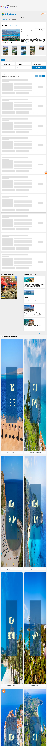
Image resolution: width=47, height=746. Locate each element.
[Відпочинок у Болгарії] (12, 511)
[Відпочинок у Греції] (35, 511)
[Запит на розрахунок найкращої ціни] (46, 173)
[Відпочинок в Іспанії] (12, 628)
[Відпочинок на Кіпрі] (35, 628)
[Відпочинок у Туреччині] (35, 395)
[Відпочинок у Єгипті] (12, 395)
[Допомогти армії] (9, 298)
